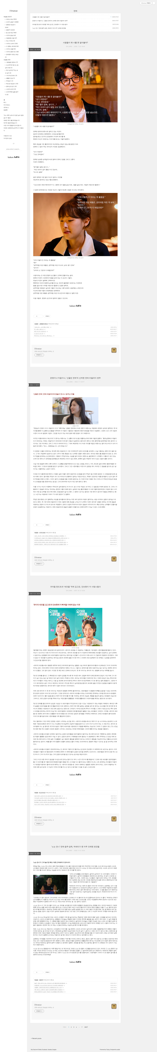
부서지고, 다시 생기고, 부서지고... (43, 335)
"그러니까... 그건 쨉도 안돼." (41, 327)
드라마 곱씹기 (12, 22)
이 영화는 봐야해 (12, 46)
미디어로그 (7, 105)
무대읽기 (9, 81)
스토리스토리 (11, 89)
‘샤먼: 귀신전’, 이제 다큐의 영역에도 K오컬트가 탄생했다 (49, 536)
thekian (14, 11)
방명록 (5, 110)
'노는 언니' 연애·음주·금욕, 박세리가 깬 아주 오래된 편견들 (49, 28)
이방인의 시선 (8, 136)
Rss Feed (33, 1049)
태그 (5, 102)
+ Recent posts (36, 1038)
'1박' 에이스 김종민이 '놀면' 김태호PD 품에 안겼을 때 (48, 989)
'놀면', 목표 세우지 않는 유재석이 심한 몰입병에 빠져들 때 (49, 983)
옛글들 (8, 16)
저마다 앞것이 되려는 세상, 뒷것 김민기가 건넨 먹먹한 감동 (50, 542)
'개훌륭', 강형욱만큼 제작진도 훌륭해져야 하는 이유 (48, 987)
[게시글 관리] (41, 316)
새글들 (7, 59)
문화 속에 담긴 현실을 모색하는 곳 (44, 351)
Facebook (44, 1049)
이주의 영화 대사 (12, 51)
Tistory (108, 1049)
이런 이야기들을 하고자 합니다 (12, 125)
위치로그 (6, 107)
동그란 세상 (11, 32)
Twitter (39, 1049)
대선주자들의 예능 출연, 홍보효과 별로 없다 (46, 800)
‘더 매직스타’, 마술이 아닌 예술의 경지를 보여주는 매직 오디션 (50, 538)
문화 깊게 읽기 (11, 86)
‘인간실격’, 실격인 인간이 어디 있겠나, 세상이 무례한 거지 (49, 798)
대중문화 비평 (11, 38)
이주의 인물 (11, 49)
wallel (118, 1049)
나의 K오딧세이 (11, 75)
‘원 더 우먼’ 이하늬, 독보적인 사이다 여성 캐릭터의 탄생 (49, 804)
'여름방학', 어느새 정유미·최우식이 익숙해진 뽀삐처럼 (48, 985)
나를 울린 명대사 (12, 62)
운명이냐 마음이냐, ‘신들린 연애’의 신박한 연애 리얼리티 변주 (50, 20)
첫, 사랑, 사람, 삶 (39, 329)
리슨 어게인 (10, 41)
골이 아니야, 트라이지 (40, 331)
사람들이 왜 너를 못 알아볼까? (41, 17)
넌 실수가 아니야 (38, 333)
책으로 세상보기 (12, 83)
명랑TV (10, 30)
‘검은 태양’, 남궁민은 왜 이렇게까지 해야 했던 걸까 (47, 796)
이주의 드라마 (12, 43)
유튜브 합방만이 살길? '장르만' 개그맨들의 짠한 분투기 (49, 991)
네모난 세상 (11, 19)
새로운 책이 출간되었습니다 (12, 120)
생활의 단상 (10, 78)
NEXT (86, 1027)
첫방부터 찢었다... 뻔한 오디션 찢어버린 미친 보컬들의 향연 (50, 544)
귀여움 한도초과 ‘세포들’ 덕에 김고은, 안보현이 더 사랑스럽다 (50, 24)
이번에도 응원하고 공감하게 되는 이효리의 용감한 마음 (49, 540)
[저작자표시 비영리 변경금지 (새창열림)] (53, 316)
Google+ (54, 1049)
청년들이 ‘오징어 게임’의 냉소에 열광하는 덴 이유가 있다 (49, 802)
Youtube (50, 1049)
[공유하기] (39, 316)
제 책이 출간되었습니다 (10, 123)
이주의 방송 (11, 35)
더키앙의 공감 (8, 138)
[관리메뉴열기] (153, 3)
